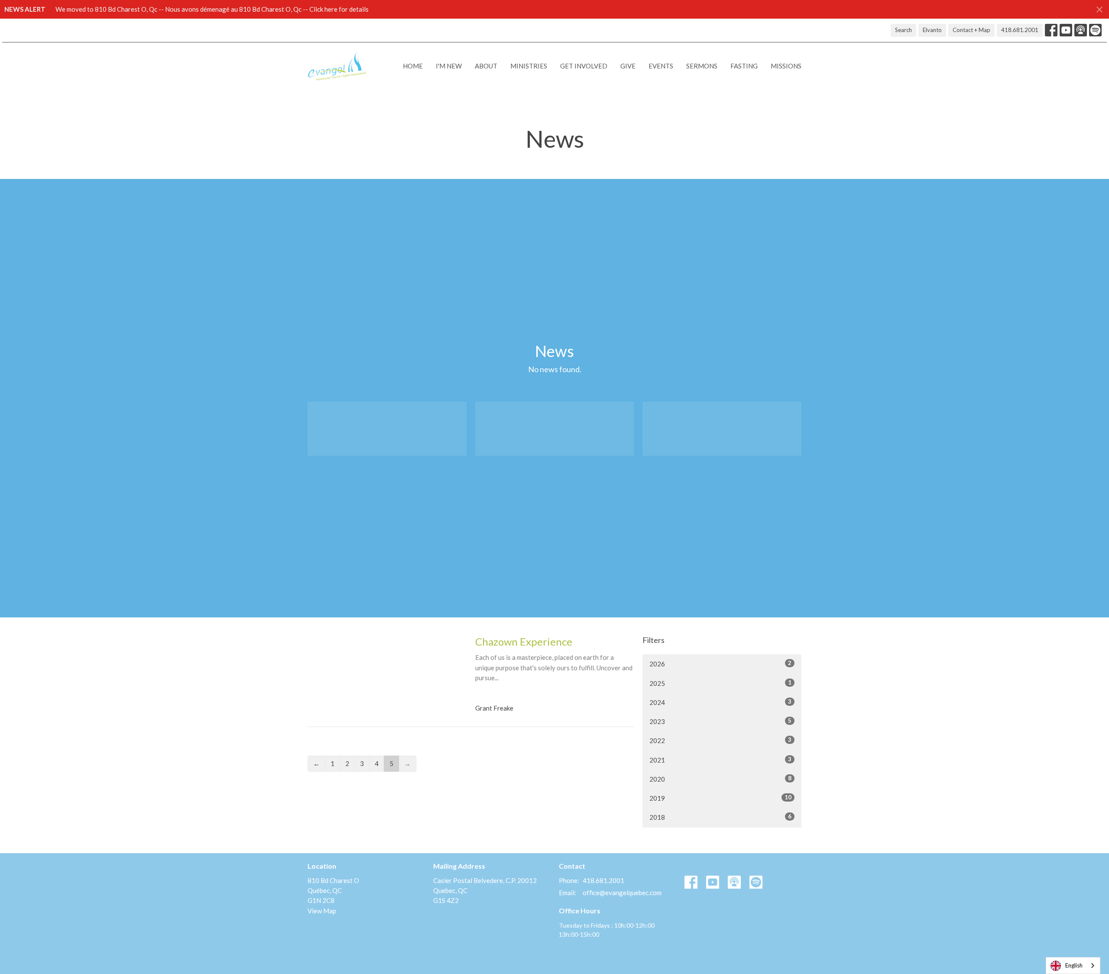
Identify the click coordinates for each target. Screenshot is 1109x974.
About (486, 66)
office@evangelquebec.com (622, 892)
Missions (786, 66)
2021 (720, 760)
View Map (322, 911)
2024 (720, 702)
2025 (720, 683)
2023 (720, 721)
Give (628, 66)
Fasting (744, 66)
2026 (720, 663)
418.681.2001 (1019, 29)
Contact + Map (971, 29)
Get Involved (583, 66)
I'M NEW (449, 66)
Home (413, 66)
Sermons (701, 66)
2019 (720, 798)
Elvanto (932, 29)
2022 (720, 740)
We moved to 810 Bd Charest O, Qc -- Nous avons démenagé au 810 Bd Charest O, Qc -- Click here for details (212, 9)
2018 (720, 817)
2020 (720, 779)
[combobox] (1073, 965)
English (1074, 965)
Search (903, 29)
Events (661, 66)
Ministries (528, 66)
